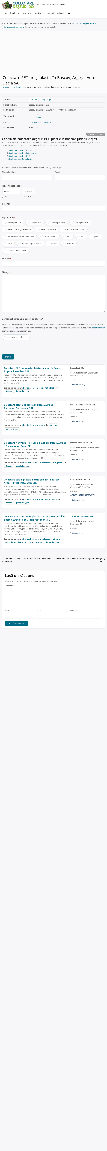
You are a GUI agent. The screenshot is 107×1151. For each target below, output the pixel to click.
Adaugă (60, 13)
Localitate (26, 196)
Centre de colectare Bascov (20, 150)
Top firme (38, 13)
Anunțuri (27, 13)
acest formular (98, 327)
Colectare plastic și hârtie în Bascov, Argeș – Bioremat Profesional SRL (29, 406)
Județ (4, 196)
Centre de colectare (12, 13)
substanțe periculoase (32, 243)
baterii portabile (58, 222)
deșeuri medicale (48, 229)
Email (58, 172)
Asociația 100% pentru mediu (84, 23)
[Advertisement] (53, 54)
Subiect (6, 258)
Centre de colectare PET (19, 156)
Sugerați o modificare (96, 134)
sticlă (10, 243)
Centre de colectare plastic (20, 159)
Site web (73, 610)
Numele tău (9, 172)
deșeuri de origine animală (19, 229)
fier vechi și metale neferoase (21, 236)
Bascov (33, 99)
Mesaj (6, 272)
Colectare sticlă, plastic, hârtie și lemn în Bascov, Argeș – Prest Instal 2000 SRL (32, 481)
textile (54, 243)
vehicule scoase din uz (17, 250)
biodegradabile (81, 222)
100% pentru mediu (57, 4)
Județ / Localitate (12, 186)
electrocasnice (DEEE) (75, 229)
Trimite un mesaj (77, 384)
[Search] (69, 13)
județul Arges (46, 99)
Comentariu (10, 585)
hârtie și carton (50, 236)
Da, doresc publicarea (17, 337)
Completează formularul (14, 27)
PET (37, 114)
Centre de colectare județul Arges (23, 153)
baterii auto (36, 222)
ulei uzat (70, 243)
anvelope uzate (14, 222)
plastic (38, 117)
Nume (8, 610)
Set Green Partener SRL (81, 516)
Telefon (6, 203)
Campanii (50, 13)
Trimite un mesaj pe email (40, 122)
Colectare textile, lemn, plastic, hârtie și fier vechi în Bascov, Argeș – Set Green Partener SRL (34, 518)
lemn (69, 236)
